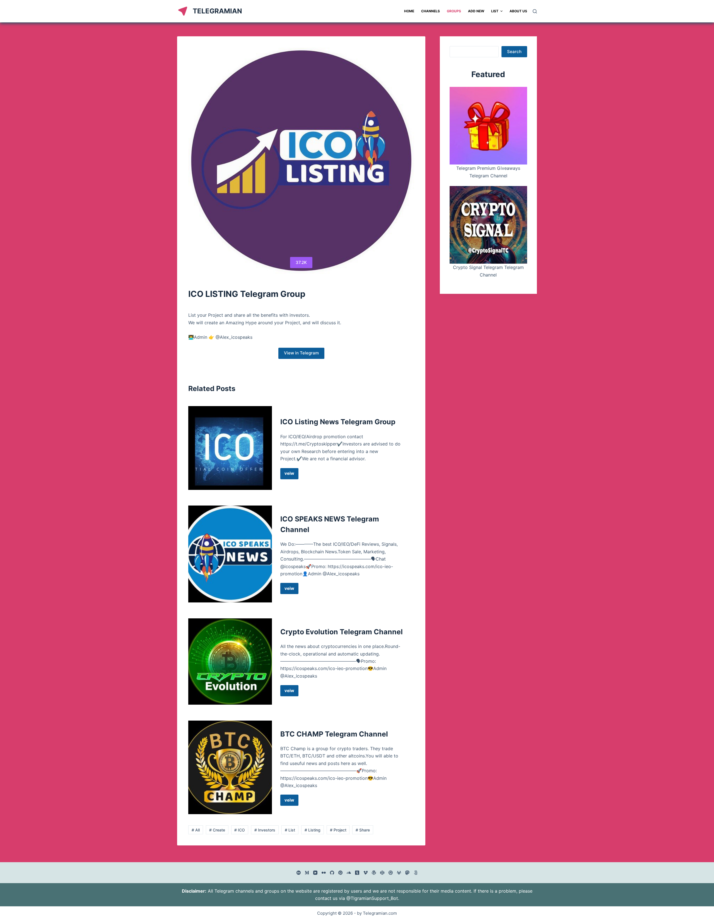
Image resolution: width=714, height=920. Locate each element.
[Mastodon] (407, 873)
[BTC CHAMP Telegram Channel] (230, 767)
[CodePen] (382, 873)
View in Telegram (301, 353)
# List (290, 830)
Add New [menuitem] (476, 11)
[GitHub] (332, 873)
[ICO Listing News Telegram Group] (230, 448)
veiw (291, 475)
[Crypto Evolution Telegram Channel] (230, 661)
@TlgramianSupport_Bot (372, 898)
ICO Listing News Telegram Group (337, 422)
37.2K (301, 262)
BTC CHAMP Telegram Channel (334, 734)
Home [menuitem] (409, 11)
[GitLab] (399, 873)
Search (514, 51)
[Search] (535, 11)
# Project (338, 830)
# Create (217, 830)
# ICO (239, 830)
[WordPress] (374, 873)
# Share (363, 830)
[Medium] (307, 873)
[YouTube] (315, 873)
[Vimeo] (365, 873)
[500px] (416, 873)
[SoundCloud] (349, 873)
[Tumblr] (357, 873)
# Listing (312, 830)
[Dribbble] (391, 873)
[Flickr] (324, 873)
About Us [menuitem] (518, 11)
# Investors (264, 830)
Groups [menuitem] (454, 11)
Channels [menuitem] (430, 11)
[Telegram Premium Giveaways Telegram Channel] (488, 126)
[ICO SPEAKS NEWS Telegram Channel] (230, 554)
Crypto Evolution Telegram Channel (341, 632)
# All (196, 830)
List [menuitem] (494, 11)
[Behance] (298, 873)
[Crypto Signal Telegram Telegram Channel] (488, 225)
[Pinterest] (340, 873)
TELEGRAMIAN (217, 11)
